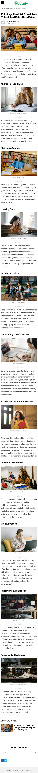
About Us (28, 770)
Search (35, 753)
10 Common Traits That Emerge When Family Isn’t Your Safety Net (25, 727)
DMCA (9, 770)
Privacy (15, 770)
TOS (21, 770)
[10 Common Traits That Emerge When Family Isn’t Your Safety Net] (7, 728)
